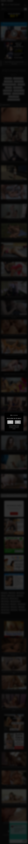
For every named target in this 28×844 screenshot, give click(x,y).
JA (10, 422)
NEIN (17, 422)
